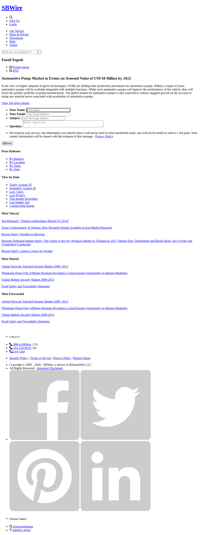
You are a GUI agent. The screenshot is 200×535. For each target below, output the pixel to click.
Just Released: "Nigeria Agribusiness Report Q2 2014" (35, 221)
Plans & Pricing (19, 34)
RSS (16, 70)
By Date (14, 169)
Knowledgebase (23, 526)
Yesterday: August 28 (22, 188)
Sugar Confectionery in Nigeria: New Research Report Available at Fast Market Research (57, 227)
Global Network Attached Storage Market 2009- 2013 (35, 266)
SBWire (12, 7)
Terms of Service (40, 358)
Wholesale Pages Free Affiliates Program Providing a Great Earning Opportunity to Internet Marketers (64, 273)
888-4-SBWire (22, 344)
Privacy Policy (104, 136)
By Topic (15, 165)
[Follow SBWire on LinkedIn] (115, 510)
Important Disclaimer (50, 368)
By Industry (16, 158)
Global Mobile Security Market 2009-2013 (28, 279)
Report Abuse (81, 358)
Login (13, 24)
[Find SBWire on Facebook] (44, 439)
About (13, 45)
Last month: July (19, 202)
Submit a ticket (21, 530)
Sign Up (14, 20)
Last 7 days (16, 191)
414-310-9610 (22, 348)
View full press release (15, 103)
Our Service (16, 31)
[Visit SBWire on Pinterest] (44, 510)
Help (12, 41)
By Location (17, 162)
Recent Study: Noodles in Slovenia (23, 234)
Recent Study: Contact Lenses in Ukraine (27, 251)
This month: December (23, 198)
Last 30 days (17, 195)
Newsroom (16, 38)
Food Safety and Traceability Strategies (26, 286)
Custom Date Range (21, 205)
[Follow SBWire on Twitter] (115, 439)
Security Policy (18, 358)
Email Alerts (21, 67)
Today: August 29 (20, 184)
